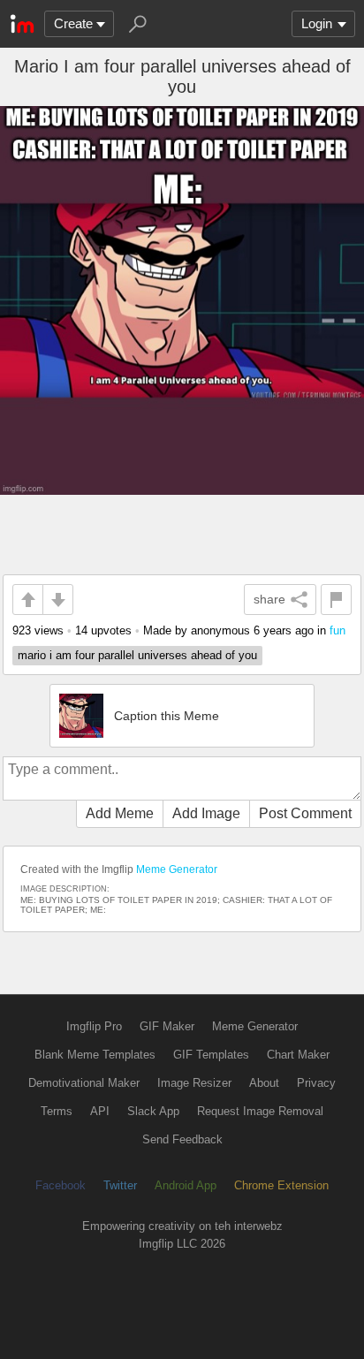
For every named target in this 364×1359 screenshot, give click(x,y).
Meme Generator (176, 869)
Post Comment (305, 813)
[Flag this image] (336, 599)
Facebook (60, 1185)
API (100, 1111)
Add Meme (120, 813)
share (269, 599)
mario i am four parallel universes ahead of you (137, 655)
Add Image (206, 813)
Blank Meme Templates (94, 1054)
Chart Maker (298, 1054)
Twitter (120, 1185)
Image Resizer (194, 1082)
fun (337, 630)
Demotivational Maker (84, 1082)
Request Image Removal (260, 1111)
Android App (185, 1185)
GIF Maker (167, 1026)
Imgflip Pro (94, 1026)
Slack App (153, 1111)
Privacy (316, 1082)
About (264, 1082)
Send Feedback (182, 1139)
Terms (56, 1111)
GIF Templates (211, 1054)
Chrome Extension (281, 1185)
